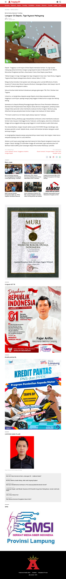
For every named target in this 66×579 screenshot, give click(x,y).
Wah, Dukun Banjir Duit (12, 495)
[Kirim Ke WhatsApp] (60, 157)
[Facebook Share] (47, 157)
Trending (19, 13)
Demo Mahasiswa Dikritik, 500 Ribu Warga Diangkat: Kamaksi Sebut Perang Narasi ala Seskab (33, 195)
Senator (10, 18)
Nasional (14, 13)
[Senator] (14, 1)
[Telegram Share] (56, 157)
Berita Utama (8, 13)
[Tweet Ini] (50, 157)
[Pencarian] (60, 2)
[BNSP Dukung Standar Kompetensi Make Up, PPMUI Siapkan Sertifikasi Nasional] (13, 187)
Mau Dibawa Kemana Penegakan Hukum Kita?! (18, 499)
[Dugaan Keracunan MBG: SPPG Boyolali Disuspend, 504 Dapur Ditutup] (52, 169)
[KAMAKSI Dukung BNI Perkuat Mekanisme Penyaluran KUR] (52, 187)
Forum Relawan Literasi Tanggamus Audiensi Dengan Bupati (16, 151)
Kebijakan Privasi (43, 572)
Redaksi (34, 572)
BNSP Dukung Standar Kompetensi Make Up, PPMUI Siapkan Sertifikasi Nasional (12, 195)
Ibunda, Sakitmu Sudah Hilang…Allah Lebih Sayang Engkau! (22, 480)
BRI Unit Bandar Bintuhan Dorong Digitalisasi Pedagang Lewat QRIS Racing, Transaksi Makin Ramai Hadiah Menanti (13, 177)
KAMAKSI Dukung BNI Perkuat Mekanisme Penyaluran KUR (51, 194)
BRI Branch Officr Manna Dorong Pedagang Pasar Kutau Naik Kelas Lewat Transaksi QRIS (32, 177)
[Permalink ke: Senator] (6, 19)
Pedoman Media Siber (25, 572)
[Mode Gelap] (57, 2)
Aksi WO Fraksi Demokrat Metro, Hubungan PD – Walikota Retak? (23, 476)
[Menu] (6, 1)
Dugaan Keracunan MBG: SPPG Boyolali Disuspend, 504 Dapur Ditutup (52, 177)
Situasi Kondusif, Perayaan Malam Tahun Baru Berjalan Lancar (49, 151)
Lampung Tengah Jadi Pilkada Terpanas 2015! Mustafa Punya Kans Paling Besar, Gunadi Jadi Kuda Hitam (32, 489)
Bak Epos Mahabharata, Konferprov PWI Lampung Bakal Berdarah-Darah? (26, 484)
